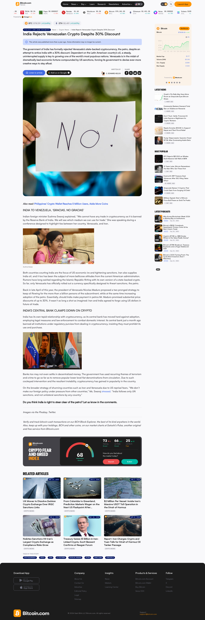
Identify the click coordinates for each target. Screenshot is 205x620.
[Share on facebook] (126, 73)
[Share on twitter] (131, 73)
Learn (92, 4)
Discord (169, 587)
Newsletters (114, 4)
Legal (76, 595)
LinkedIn (169, 591)
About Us (78, 579)
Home (65, 4)
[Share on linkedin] (139, 73)
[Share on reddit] (135, 73)
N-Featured (61, 557)
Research (102, 4)
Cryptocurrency (30, 557)
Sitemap (77, 599)
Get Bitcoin (184, 28)
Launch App (183, 4)
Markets (108, 583)
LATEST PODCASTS (162, 211)
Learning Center (111, 587)
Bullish (129, 462)
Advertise (126, 4)
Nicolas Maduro (75, 557)
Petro (88, 557)
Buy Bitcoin (140, 587)
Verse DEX (139, 591)
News (73, 4)
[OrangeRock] (27, 17)
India (42, 557)
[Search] (170, 4)
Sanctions (98, 557)
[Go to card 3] (171, 82)
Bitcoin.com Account (144, 579)
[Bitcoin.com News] (23, 4)
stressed (106, 391)
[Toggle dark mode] (164, 4)
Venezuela (110, 557)
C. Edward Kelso (113, 73)
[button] (68, 72)
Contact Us (79, 583)
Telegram (169, 579)
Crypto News (64, 30)
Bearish (111, 462)
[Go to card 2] (169, 82)
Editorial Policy (80, 591)
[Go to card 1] (166, 82)
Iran (50, 557)
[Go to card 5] (177, 82)
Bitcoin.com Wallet (143, 583)
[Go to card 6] (179, 82)
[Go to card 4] (174, 82)
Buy (82, 4)
